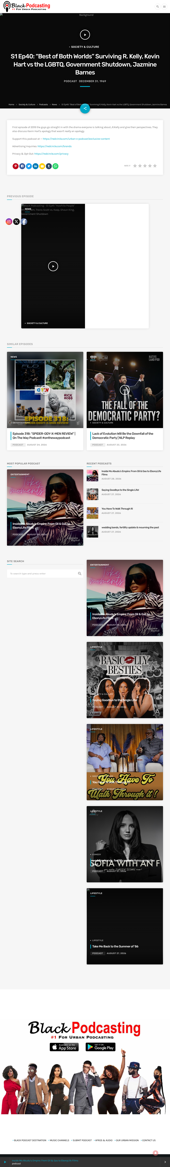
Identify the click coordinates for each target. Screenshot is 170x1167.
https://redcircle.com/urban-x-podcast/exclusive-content (76, 138)
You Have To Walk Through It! (117, 508)
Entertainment (99, 565)
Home (11, 104)
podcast (70, 81)
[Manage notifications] (155, 1153)
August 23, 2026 (116, 445)
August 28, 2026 (111, 479)
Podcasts (43, 104)
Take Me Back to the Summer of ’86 (115, 946)
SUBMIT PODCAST (82, 1140)
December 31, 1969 (92, 81)
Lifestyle (96, 647)
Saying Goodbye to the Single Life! (120, 489)
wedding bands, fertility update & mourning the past (130, 527)
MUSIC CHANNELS (59, 1140)
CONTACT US (149, 1140)
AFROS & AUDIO (103, 1140)
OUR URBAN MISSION (127, 1140)
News (54, 104)
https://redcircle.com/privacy (51, 153)
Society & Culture (27, 104)
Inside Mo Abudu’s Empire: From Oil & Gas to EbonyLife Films (45, 1160)
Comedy (96, 854)
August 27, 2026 (111, 494)
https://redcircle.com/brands (55, 146)
